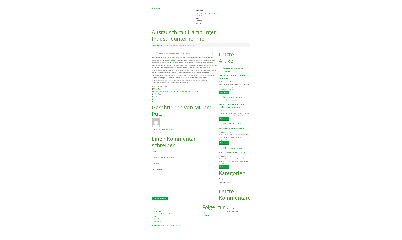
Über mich (199, 11)
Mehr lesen (224, 92)
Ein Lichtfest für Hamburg (232, 152)
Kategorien (222, 179)
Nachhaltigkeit (165, 91)
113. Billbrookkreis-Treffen (232, 128)
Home (155, 45)
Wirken (182, 91)
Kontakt (199, 23)
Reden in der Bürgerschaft (207, 13)
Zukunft (195, 91)
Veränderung (174, 91)
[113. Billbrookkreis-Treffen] (233, 124)
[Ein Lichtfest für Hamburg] (233, 148)
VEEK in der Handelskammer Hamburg (233, 76)
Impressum (158, 221)
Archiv (201, 16)
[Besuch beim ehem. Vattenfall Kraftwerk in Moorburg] (234, 98)
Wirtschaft (188, 91)
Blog (197, 18)
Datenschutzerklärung (174, 225)
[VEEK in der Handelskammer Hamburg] (234, 70)
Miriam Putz (157, 89)
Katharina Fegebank (169, 60)
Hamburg (160, 45)
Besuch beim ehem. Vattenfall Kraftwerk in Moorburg (233, 105)
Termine (199, 21)
